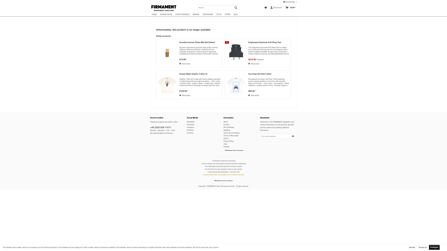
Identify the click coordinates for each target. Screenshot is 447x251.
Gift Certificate (229, 127)
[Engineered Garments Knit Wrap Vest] (236, 53)
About (226, 122)
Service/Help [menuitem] (290, 2)
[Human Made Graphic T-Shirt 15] (167, 85)
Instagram (190, 127)
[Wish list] (265, 7)
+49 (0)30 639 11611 (160, 127)
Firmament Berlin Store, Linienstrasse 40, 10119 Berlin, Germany (223, 175)
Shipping (227, 130)
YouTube (190, 133)
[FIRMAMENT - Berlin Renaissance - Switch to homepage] (163, 8)
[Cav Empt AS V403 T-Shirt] (236, 85)
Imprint (226, 138)
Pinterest (190, 130)
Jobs (225, 144)
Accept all (423, 247)
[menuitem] (217, 7)
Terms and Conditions (232, 133)
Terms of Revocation (231, 135)
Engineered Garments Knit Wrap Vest (264, 42)
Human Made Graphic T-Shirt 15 (193, 74)
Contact (226, 124)
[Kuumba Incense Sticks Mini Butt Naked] (167, 53)
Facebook (190, 124)
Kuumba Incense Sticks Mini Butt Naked (197, 42)
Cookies (226, 146)
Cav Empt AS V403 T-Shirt (259, 74)
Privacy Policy (229, 141)
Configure (434, 247)
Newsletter (191, 122)
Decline (412, 247)
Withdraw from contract (234, 150)
